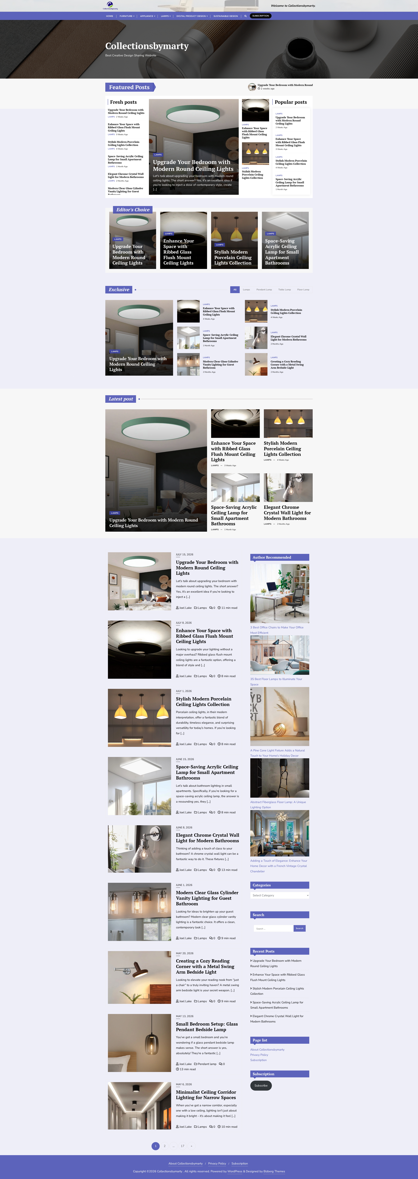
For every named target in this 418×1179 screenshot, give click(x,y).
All (234, 289)
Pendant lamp (264, 289)
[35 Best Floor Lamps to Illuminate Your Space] (279, 655)
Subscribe (261, 1086)
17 (182, 1146)
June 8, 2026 (184, 827)
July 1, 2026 (184, 691)
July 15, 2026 (184, 554)
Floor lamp (303, 289)
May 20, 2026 (184, 953)
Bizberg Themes (274, 1171)
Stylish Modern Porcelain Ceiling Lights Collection (123, 143)
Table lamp (284, 289)
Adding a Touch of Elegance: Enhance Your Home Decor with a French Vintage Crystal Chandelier (278, 866)
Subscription (260, 15)
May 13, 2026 (184, 1016)
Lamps (111, 117)
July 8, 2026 (184, 623)
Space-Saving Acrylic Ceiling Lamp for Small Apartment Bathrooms (125, 159)
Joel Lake (185, 608)
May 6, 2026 (184, 1084)
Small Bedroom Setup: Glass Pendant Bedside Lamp (207, 1026)
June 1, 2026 (184, 885)
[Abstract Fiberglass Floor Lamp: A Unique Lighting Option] (279, 778)
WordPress (234, 1171)
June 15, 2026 (185, 759)
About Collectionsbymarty (267, 1050)
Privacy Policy (259, 1055)
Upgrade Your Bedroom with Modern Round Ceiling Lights (231, 85)
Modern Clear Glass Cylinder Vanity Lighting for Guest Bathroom (125, 191)
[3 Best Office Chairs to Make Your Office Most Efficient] (279, 593)
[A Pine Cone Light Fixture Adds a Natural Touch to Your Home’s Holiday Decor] (279, 716)
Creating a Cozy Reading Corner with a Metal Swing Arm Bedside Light (287, 364)
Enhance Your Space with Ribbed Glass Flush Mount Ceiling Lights (124, 127)
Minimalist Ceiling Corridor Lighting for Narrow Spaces (206, 1095)
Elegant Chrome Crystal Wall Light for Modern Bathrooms (126, 175)
